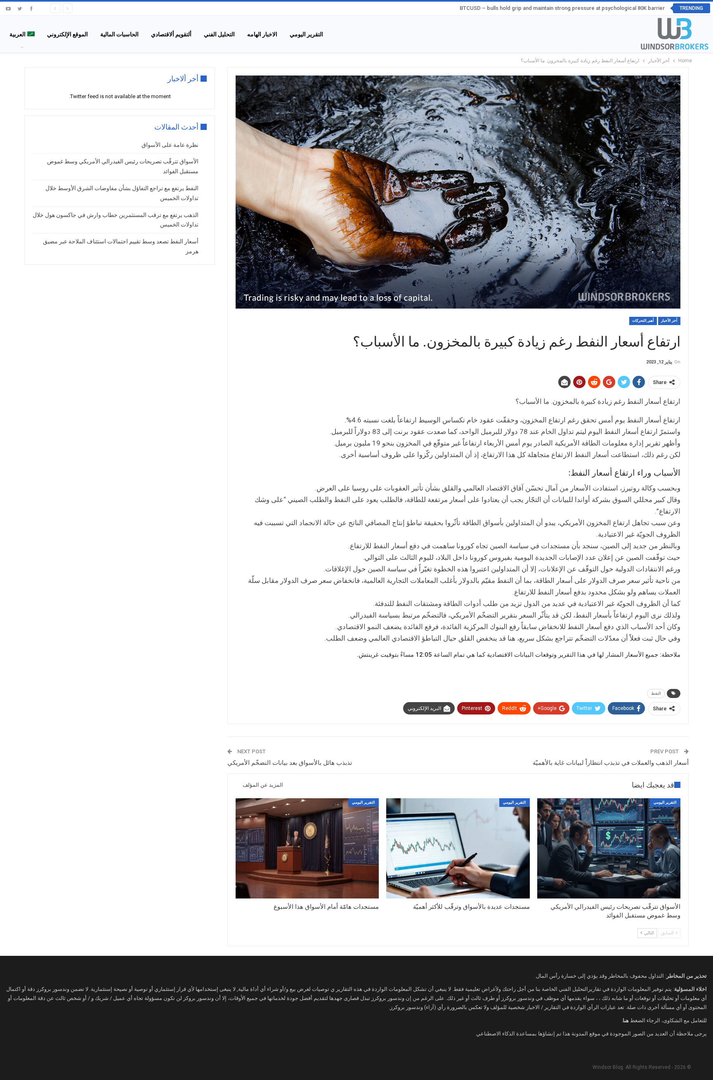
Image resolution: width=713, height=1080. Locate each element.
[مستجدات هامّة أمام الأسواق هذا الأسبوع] (307, 848)
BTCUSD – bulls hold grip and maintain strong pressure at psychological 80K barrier (562, 8)
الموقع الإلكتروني (67, 34)
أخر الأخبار (669, 320)
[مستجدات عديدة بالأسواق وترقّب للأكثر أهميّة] (457, 848)
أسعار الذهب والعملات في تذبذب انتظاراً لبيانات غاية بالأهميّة (611, 762)
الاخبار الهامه (262, 34)
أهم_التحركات (643, 320)
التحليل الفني (219, 34)
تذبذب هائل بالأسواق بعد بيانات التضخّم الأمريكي (289, 762)
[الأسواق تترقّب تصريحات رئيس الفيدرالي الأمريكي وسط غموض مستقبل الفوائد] (608, 848)
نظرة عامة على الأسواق (170, 144)
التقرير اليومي (306, 34)
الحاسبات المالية (119, 34)
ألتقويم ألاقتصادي (171, 34)
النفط (656, 693)
